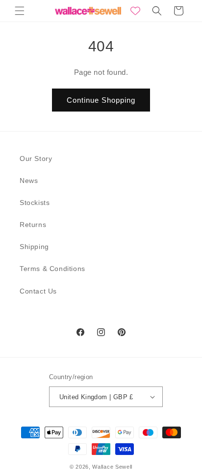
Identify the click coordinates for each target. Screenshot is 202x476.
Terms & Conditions (52, 268)
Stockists (35, 202)
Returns (33, 224)
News (29, 180)
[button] (19, 11)
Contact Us (38, 291)
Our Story (36, 158)
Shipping (34, 246)
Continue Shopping (101, 100)
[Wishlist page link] (135, 11)
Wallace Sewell (112, 467)
